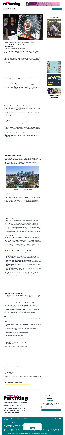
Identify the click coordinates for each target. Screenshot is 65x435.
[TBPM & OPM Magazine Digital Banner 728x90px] (43, 4)
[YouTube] (13, 9)
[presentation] (54, 28)
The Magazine (39, 8)
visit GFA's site (26, 346)
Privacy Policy (7, 419)
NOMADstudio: (9, 264)
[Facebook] (4, 9)
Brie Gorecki (7, 48)
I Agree (32, 428)
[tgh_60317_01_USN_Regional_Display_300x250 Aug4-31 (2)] (54, 80)
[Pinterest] (10, 9)
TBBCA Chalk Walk (10, 267)
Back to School (32, 8)
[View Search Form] (49, 9)
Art (8, 42)
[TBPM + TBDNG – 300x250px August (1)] (54, 67)
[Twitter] (6, 9)
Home (5, 42)
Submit (51, 410)
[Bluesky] (15, 9)
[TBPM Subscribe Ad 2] (54, 93)
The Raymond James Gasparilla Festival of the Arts (15, 52)
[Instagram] (8, 9)
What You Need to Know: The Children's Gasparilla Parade (17, 384)
